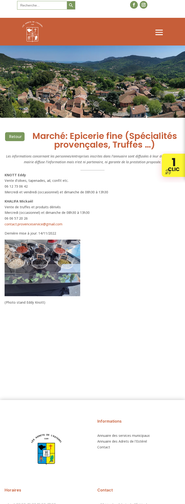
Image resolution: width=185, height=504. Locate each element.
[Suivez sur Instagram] (143, 5)
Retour (15, 136)
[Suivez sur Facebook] (134, 5)
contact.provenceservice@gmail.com (33, 224)
